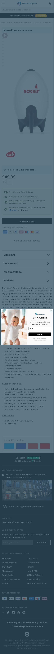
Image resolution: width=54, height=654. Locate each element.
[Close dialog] (51, 311)
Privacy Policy (44, 338)
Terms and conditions (37, 338)
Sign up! (40, 334)
